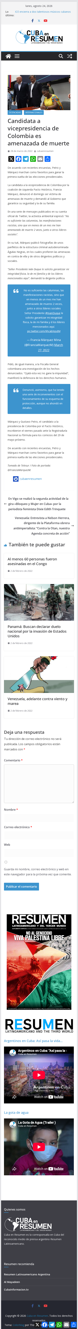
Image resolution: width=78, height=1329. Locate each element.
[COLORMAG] (28, 1218)
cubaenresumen (45, 151)
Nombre (11, 810)
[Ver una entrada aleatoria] (69, 56)
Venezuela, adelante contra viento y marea (37, 701)
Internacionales (33, 112)
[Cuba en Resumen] (8, 56)
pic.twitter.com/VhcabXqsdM (43, 331)
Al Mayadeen (12, 1282)
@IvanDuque (52, 313)
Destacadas (15, 112)
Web (7, 845)
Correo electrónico (18, 827)
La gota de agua (16, 1112)
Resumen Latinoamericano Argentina (27, 1274)
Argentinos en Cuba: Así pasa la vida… (33, 1041)
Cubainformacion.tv (16, 1289)
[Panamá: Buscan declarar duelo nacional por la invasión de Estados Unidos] (39, 587)
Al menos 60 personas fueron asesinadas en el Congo (32, 561)
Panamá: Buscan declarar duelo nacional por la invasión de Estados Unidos (37, 631)
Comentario (13, 760)
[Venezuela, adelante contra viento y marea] (39, 659)
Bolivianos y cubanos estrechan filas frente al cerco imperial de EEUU (41, 11)
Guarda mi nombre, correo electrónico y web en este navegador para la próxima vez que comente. (37, 871)
